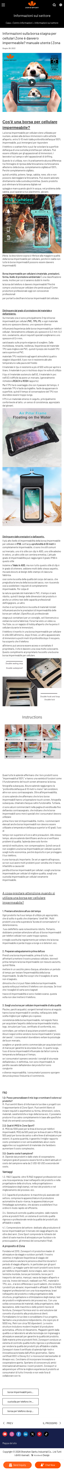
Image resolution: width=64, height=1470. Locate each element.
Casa (8, 22)
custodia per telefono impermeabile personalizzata (23, 1401)
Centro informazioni (22, 22)
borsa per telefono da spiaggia (22, 1411)
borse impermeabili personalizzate (23, 1392)
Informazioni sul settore (46, 22)
